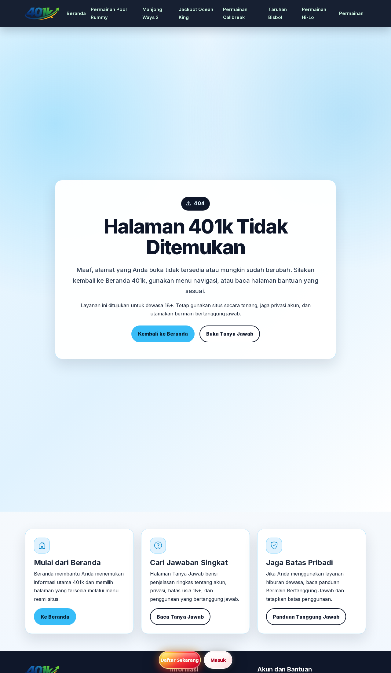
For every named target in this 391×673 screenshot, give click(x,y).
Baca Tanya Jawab (180, 617)
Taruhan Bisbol (277, 13)
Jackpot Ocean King (196, 13)
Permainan (351, 13)
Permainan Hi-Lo (314, 13)
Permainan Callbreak (235, 13)
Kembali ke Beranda (163, 334)
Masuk (218, 660)
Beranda (76, 13)
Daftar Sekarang (180, 660)
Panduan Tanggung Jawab (306, 617)
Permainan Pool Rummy (109, 13)
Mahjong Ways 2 (152, 13)
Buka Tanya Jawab (229, 334)
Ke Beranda (55, 617)
